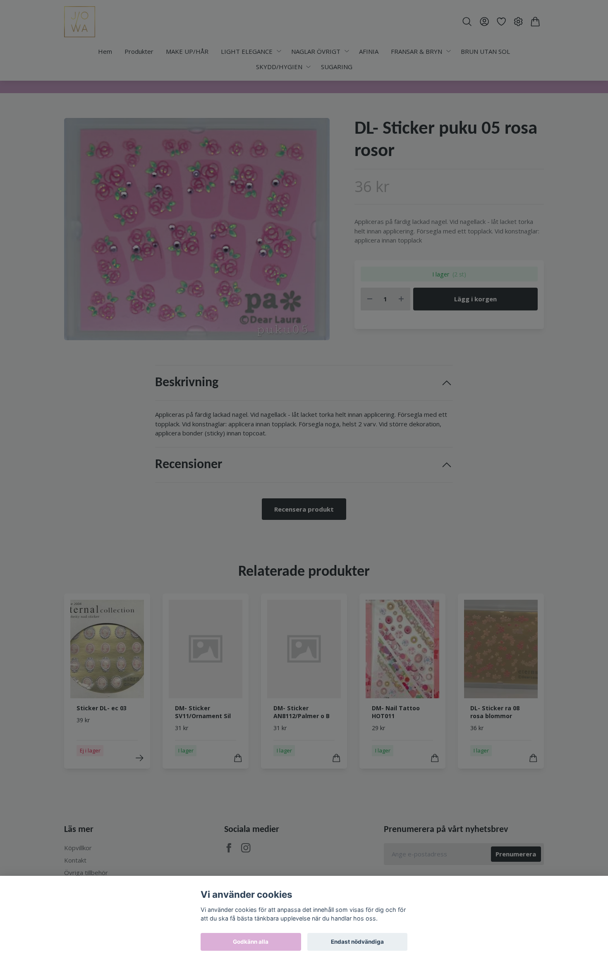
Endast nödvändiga (357, 941)
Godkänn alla (250, 941)
